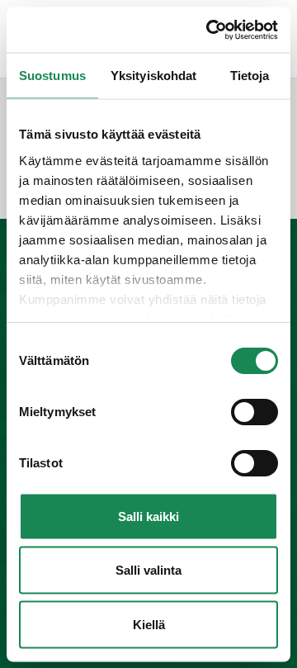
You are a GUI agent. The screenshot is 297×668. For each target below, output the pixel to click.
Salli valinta (149, 570)
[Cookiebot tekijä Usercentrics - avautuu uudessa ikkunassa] (209, 29)
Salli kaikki (148, 516)
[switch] (254, 412)
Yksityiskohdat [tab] (153, 76)
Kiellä (149, 624)
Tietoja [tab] (250, 76)
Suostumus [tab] (52, 76)
